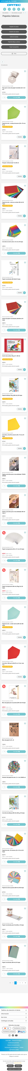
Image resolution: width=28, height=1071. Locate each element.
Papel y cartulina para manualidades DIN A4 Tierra (13, 512)
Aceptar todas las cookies (14, 1069)
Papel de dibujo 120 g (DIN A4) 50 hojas (12, 395)
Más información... (18, 1062)
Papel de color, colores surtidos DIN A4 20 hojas (13, 203)
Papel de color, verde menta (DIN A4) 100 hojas (12, 624)
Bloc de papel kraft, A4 (8, 740)
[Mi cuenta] (18, 9)
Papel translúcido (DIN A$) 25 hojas (11, 279)
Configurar (18, 1065)
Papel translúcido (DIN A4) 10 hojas (11, 962)
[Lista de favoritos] (14, 9)
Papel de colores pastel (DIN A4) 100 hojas (13, 887)
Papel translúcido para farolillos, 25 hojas (13, 925)
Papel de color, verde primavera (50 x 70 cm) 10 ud (13, 124)
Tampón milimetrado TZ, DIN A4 (10, 162)
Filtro (15, 53)
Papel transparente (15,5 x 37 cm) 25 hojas (13, 549)
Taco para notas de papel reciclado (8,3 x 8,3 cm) (13, 88)
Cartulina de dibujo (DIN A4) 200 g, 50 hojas (13, 813)
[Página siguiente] (22, 982)
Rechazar (10, 1065)
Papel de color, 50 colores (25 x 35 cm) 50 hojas (13, 851)
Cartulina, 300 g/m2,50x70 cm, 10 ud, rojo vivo (13, 663)
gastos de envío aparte (15, 1054)
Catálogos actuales (7, 1021)
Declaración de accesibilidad (11, 1047)
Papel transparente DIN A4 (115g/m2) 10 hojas (12, 587)
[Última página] (25, 982)
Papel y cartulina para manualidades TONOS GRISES (13, 475)
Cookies (21, 1047)
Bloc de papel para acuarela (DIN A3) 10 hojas (14, 702)
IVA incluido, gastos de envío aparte (10, 94)
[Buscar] (9, 9)
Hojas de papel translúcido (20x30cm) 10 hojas (12, 319)
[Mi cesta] (23, 9)
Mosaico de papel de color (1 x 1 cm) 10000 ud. (14, 777)
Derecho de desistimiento (13, 1045)
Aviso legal (8, 1040)
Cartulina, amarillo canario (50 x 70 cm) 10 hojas (13, 435)
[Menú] (4, 9)
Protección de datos (16, 1040)
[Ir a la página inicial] (14, 5)
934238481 (14, 1)
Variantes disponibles (7, 126)
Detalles (20, 137)
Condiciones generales (13, 1042)
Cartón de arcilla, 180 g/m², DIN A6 (11, 356)
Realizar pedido (15, 1049)
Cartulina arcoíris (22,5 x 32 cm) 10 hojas (12, 241)
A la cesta (15, 97)
